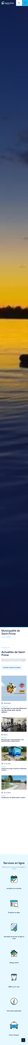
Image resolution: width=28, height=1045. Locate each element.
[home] (8, 3)
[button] (19, 3)
